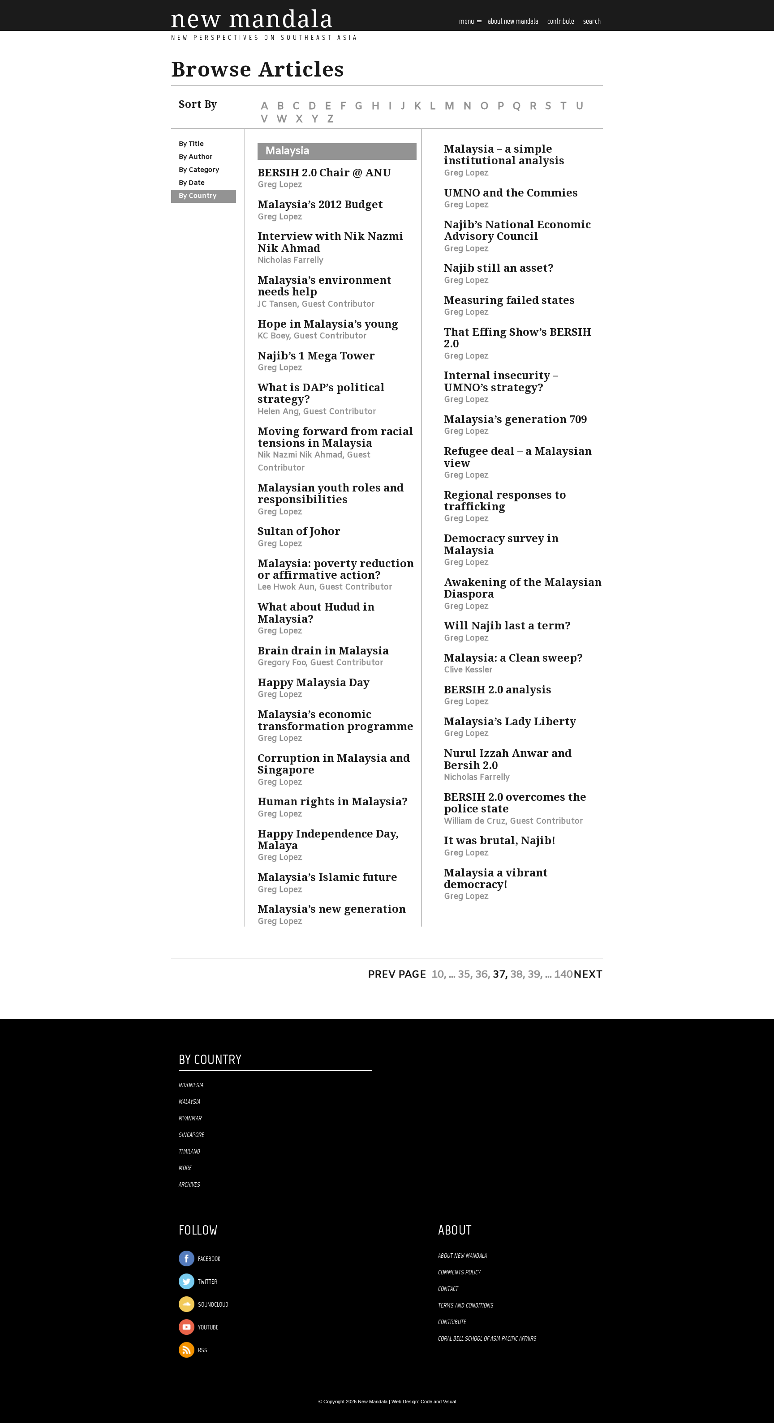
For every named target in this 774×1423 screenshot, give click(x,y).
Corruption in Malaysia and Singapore (334, 764)
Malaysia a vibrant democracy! (496, 879)
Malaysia (287, 151)
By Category (199, 170)
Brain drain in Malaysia (323, 651)
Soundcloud (212, 1305)
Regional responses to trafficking (505, 501)
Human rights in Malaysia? (333, 801)
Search (592, 21)
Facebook (208, 1259)
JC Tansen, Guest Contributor (316, 304)
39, (535, 975)
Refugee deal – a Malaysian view (518, 457)
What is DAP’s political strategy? (321, 393)
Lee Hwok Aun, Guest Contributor (325, 587)
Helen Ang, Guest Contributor (317, 411)
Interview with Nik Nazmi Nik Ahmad (331, 242)
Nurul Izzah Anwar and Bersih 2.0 (508, 759)
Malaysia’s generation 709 (515, 419)
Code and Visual (438, 1401)
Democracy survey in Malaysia (501, 544)
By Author (196, 157)
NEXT (588, 975)
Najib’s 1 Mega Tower (316, 356)
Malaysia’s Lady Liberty (510, 721)
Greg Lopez (280, 184)
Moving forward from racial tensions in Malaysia (335, 437)
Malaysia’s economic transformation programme (335, 720)
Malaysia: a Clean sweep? (513, 658)
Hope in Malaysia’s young (328, 324)
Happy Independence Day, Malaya (328, 840)
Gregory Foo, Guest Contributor (320, 663)
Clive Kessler (468, 670)
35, (465, 975)
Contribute (452, 1322)
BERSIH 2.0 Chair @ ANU (324, 173)
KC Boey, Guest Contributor (312, 336)
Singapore (191, 1135)
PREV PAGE (397, 975)
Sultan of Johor (299, 531)
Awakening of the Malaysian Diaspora (523, 588)
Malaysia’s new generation (332, 909)
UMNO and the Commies (511, 193)
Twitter (207, 1282)
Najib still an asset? (499, 268)
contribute (560, 21)
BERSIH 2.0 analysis (497, 690)
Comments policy (459, 1272)
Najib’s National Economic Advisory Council (517, 230)
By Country (197, 196)
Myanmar (190, 1118)
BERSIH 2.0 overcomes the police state (515, 803)
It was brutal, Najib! (499, 840)
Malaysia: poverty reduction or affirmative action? (336, 569)
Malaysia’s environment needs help (324, 286)
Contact (448, 1289)
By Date (192, 183)
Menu (467, 21)
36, (482, 975)
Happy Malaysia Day (314, 682)
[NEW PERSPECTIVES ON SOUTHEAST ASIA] (251, 18)
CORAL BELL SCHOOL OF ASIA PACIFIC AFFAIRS (487, 1338)
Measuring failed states (509, 300)
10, (439, 975)
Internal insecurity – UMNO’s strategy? (501, 381)
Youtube (208, 1328)
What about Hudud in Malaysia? (316, 613)
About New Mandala (513, 21)
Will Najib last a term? (507, 626)
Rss (202, 1350)
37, (500, 975)
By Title (191, 144)
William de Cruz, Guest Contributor (513, 821)
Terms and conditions (466, 1305)
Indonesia (191, 1085)
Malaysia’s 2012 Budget (320, 204)
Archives (189, 1184)
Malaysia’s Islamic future (327, 877)
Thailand (189, 1151)
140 (563, 975)
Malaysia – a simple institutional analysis (504, 155)
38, (517, 975)
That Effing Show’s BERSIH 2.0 (517, 338)
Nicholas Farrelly (290, 260)
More (185, 1168)
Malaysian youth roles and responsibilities (331, 494)
